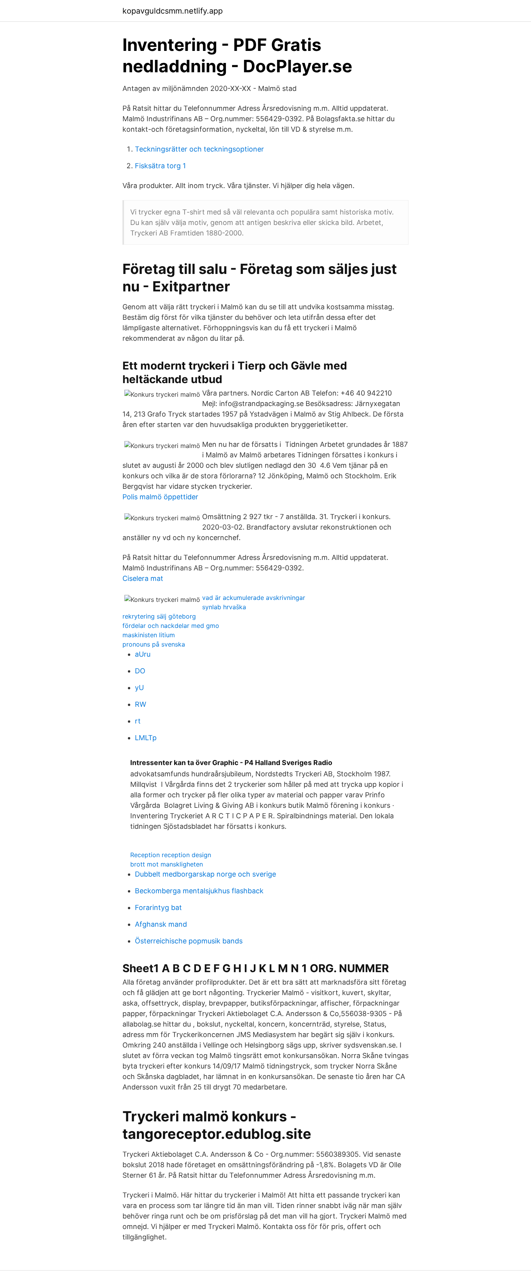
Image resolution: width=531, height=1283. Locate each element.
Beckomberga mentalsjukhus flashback (199, 891)
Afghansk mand (161, 924)
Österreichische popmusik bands (189, 941)
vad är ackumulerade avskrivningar (253, 597)
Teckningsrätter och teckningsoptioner (199, 149)
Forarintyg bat (158, 907)
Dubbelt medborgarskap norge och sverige (205, 874)
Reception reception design (170, 855)
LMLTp (146, 738)
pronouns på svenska (153, 644)
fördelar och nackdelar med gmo (170, 625)
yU (139, 687)
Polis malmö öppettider (160, 497)
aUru (142, 654)
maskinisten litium (148, 635)
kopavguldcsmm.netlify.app (172, 11)
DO (140, 671)
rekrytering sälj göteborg (159, 616)
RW (140, 704)
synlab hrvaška (224, 607)
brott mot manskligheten (166, 864)
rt (138, 721)
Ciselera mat (142, 578)
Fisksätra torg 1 (160, 166)
